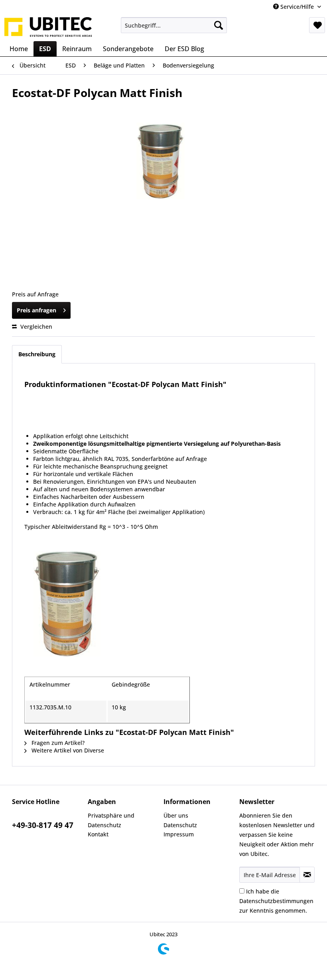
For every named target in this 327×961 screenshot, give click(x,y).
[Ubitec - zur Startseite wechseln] (48, 27)
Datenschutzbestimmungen (276, 901)
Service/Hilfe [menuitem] (297, 6)
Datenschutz (180, 825)
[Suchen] (218, 25)
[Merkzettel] (317, 25)
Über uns (176, 815)
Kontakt (98, 834)
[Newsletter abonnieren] (307, 875)
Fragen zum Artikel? (57, 743)
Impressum (179, 834)
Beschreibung (36, 354)
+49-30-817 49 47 (42, 825)
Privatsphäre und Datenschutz (111, 820)
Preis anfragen (36, 310)
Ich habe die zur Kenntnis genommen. (276, 901)
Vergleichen (35, 326)
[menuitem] (174, 25)
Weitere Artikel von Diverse (67, 750)
